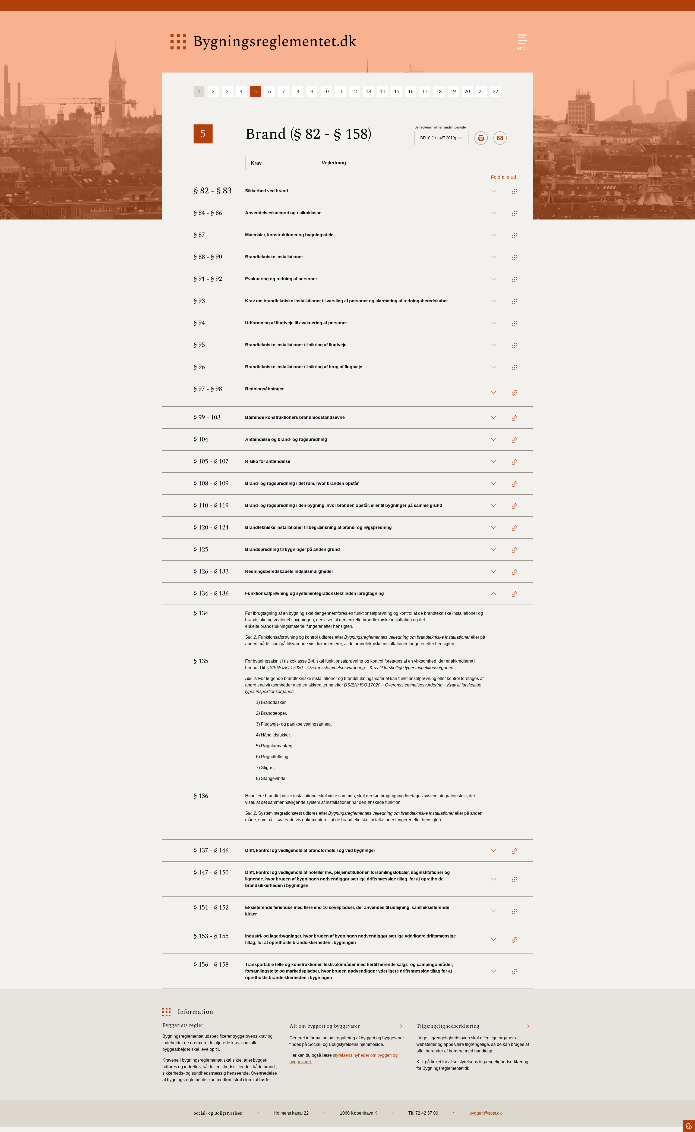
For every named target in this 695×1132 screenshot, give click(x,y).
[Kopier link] (514, 192)
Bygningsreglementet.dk (275, 41)
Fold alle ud (503, 177)
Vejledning (334, 162)
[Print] (481, 138)
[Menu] (521, 39)
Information (195, 1012)
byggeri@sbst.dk (485, 1113)
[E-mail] (500, 138)
